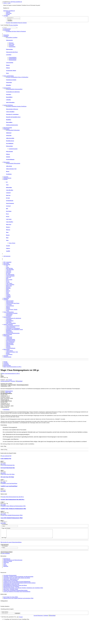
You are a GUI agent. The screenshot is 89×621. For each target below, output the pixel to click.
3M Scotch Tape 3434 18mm (7, 476)
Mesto (7, 289)
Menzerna (8, 288)
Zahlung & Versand (7, 561)
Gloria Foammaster (10, 275)
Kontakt (8, 14)
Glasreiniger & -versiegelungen (13, 328)
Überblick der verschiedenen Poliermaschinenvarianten (15, 590)
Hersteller (5, 179)
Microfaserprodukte (7, 127)
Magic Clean (9, 285)
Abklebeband (9, 336)
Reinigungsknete (12, 59)
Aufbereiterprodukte (10, 339)
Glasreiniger (8, 319)
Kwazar (8, 282)
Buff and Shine (9, 268)
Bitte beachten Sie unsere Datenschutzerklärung (11, 542)
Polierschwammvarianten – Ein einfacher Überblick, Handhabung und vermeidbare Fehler (23, 587)
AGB (4, 563)
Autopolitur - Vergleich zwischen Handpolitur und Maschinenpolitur (18, 576)
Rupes (7, 292)
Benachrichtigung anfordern (6, 552)
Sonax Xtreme (12, 243)
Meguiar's (8, 287)
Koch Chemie (9, 279)
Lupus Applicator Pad (6, 458)
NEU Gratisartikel (7, 262)
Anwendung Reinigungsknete (9, 575)
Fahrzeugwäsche (9, 300)
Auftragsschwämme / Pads (12, 351)
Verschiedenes (9, 354)
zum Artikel (3, 463)
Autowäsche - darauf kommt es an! (11, 579)
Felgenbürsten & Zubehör (11, 313)
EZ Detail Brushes (10, 274)
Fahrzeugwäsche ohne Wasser (12, 303)
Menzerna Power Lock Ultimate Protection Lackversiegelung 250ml (18, 598)
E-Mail (3, 526)
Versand (10, 379)
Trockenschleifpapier (10, 348)
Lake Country (9, 283)
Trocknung (11, 45)
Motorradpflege (9, 332)
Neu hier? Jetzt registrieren (12, 22)
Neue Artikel (6, 263)
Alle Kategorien (6, 256)
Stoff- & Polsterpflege (11, 323)
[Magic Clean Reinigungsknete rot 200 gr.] (10, 373)
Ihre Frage (4, 537)
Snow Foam (11, 44)
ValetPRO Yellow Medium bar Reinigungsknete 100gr (13, 508)
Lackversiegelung (10, 305)
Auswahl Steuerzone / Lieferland (8, 381)
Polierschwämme (10, 344)
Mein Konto (8, 13)
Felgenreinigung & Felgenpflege (10, 580)
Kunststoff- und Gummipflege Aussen (14, 329)
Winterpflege (6, 35)
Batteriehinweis (6, 558)
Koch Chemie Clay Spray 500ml (10, 597)
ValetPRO (8, 297)
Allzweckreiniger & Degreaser (13, 325)
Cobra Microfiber (10, 269)
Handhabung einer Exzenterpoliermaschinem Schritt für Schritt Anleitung (19, 582)
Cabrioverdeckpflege (10, 327)
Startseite (8, 12)
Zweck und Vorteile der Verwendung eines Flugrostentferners (16, 591)
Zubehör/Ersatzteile (13, 148)
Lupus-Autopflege (10, 284)
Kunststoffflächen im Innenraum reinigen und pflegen (15, 585)
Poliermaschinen (9, 302)
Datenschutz (6, 562)
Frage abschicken (4, 544)
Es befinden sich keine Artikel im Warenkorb (16, 31)
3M (7, 265)
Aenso (7, 267)
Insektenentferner (12, 58)
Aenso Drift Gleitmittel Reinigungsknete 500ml (11, 517)
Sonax (7, 293)
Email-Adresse (5, 611)
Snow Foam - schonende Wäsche (10, 589)
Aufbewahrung (9, 350)
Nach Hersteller (6, 264)
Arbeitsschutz (9, 338)
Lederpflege (8, 322)
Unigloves (8, 295)
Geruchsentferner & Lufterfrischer (13, 318)
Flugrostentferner (12, 57)
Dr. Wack (8, 273)
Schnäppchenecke (7, 178)
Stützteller (8, 346)
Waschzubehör (12, 46)
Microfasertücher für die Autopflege (11, 586)
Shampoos (11, 42)
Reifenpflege (9, 315)
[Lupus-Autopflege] (13, 25)
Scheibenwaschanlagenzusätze (13, 333)
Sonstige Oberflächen (8, 105)
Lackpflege (5, 36)
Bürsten (8, 353)
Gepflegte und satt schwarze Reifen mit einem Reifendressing (16, 581)
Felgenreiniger (9, 314)
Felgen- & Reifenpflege (8, 75)
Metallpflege (9, 330)
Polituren (8, 308)
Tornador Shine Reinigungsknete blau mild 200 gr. (12, 499)
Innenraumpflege (7, 87)
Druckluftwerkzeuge (10, 340)
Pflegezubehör (6, 162)
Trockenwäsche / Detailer (11, 309)
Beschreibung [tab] (6, 409)
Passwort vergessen (22, 22)
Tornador (8, 294)
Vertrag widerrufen (5, 569)
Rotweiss (8, 290)
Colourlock (8, 270)
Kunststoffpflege (9, 320)
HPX (7, 278)
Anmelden (5, 15)
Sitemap (5, 565)
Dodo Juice (8, 272)
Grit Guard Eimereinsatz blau (8, 467)
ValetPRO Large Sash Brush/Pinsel (9, 486)
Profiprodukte (6, 128)
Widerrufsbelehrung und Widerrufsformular (12, 560)
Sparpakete (5, 176)
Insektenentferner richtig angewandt (11, 584)
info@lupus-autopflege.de (16, 1)
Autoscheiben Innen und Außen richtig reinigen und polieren (16, 577)
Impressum (5, 566)
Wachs (7, 310)
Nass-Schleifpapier (10, 341)
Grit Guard (8, 277)
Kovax (7, 280)
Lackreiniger (9, 304)
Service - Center (6, 3)
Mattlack (8, 307)
